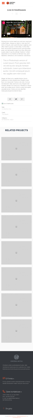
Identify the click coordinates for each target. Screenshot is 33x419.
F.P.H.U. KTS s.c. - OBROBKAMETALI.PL (17, 416)
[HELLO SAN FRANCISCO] (16, 220)
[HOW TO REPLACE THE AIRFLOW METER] (16, 272)
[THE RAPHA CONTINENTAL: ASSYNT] (16, 246)
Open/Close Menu (3, 3)
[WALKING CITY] (16, 142)
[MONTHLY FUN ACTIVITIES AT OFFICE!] (16, 298)
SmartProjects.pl (16, 417)
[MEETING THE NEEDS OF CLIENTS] (16, 324)
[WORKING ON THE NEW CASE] (16, 194)
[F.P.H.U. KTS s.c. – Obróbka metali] (11, 3)
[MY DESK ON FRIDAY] (16, 168)
